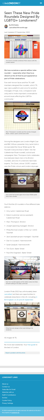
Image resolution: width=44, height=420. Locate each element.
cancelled (8, 294)
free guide (31, 345)
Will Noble (15, 25)
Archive (4, 398)
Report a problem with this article (15, 352)
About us (5, 384)
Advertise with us (8, 392)
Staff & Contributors (9, 395)
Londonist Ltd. (15, 412)
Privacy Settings (7, 403)
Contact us (6, 387)
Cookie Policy (7, 400)
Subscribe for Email (8, 389)
